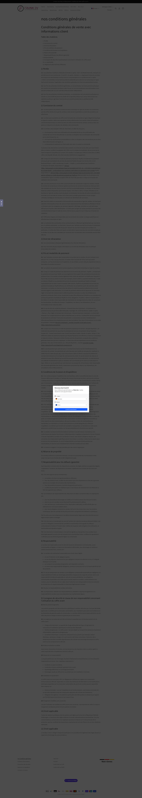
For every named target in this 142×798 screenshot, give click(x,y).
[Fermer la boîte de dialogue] (88, 387)
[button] (71, 398)
